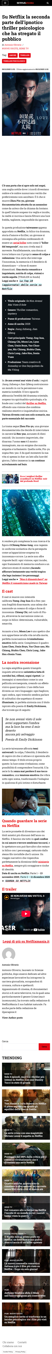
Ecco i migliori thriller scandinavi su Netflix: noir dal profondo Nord (33, 478)
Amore (12, 55)
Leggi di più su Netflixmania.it (26, 941)
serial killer (19, 242)
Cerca (5, 1041)
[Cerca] (48, 3)
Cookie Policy (8, 1352)
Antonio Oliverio (13, 44)
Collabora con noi (12, 1346)
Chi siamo (8, 1342)
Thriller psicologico (14, 61)
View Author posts (12, 1017)
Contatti (22, 1342)
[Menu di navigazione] (5, 3)
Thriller (24, 55)
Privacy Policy (20, 1352)
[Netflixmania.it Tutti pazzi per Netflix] (26, 3)
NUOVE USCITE (10, 48)
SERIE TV (24, 48)
